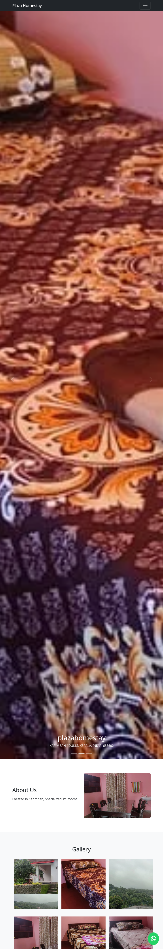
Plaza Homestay (27, 5)
